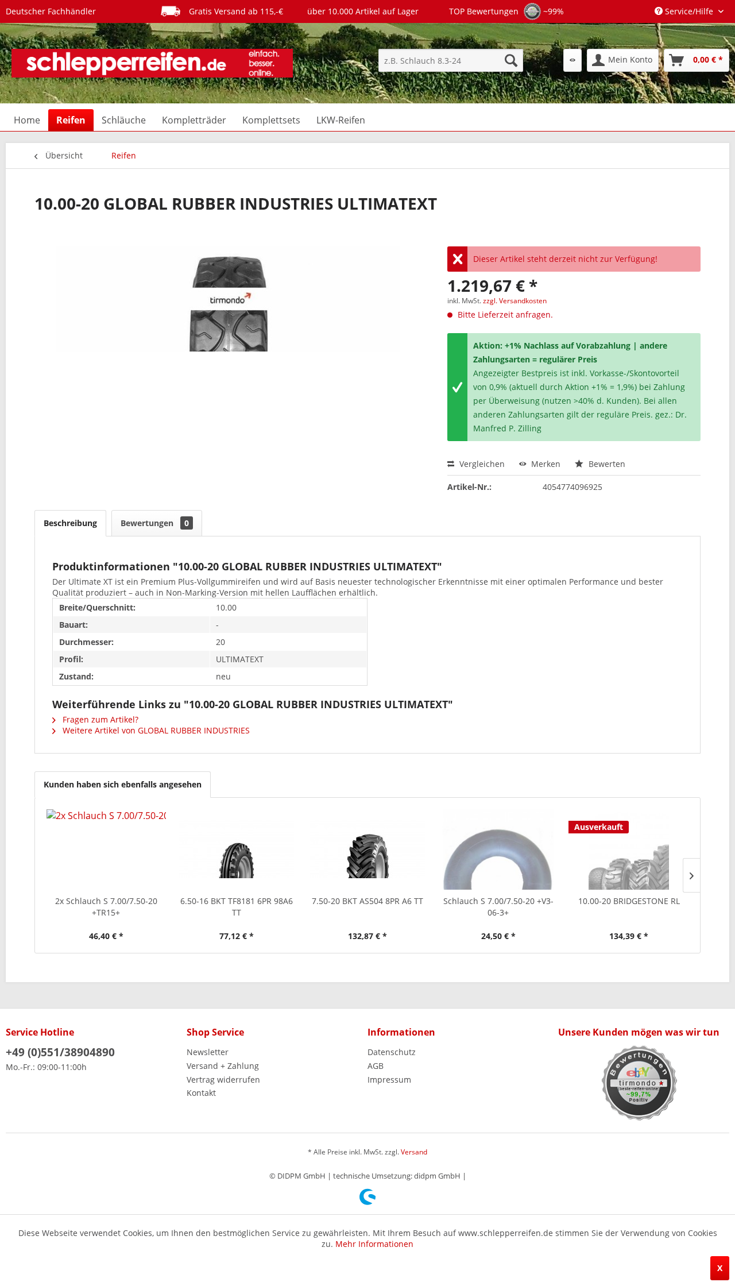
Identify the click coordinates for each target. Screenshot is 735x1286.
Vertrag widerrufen (223, 1079)
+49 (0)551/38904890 (60, 1052)
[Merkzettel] (572, 60)
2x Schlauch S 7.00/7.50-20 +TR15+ (106, 906)
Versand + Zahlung (223, 1065)
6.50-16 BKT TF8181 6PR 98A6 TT (236, 906)
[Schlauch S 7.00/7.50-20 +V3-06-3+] (498, 849)
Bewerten (605, 463)
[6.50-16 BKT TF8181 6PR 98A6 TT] (237, 849)
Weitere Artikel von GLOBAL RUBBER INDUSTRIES (155, 730)
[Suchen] (511, 60)
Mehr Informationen (374, 1243)
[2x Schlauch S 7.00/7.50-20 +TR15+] (106, 849)
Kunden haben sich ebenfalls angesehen (123, 784)
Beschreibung (70, 523)
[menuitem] (450, 60)
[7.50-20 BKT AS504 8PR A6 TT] (367, 849)
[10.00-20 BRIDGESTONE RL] (628, 849)
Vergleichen (481, 463)
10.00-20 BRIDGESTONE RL (629, 900)
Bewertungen (155, 523)
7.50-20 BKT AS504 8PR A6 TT (367, 900)
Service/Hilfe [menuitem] (689, 11)
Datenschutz (392, 1051)
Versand (414, 1152)
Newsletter (208, 1051)
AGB (376, 1065)
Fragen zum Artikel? (99, 719)
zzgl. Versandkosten (515, 301)
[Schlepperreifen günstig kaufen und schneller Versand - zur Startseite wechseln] (152, 63)
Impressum (389, 1079)
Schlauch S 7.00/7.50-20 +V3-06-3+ (498, 906)
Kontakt (201, 1092)
